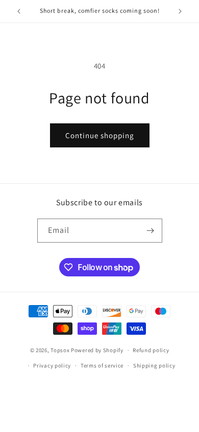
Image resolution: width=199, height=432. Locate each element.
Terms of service (102, 365)
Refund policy (151, 350)
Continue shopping (99, 135)
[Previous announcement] (19, 11)
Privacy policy (52, 365)
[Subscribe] (150, 231)
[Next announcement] (180, 11)
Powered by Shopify (97, 350)
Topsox (60, 350)
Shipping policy (154, 365)
